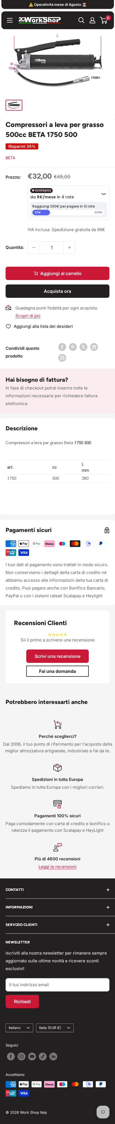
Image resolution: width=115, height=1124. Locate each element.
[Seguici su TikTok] (43, 1056)
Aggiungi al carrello (61, 273)
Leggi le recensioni (57, 866)
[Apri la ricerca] (81, 20)
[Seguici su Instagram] (21, 1056)
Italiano (15, 1028)
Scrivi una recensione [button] (57, 656)
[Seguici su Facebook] (11, 1056)
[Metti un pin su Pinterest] (73, 347)
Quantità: (15, 247)
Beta (10, 157)
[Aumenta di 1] (69, 247)
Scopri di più (27, 315)
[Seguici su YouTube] (32, 1056)
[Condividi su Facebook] (62, 347)
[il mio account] (92, 20)
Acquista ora (57, 291)
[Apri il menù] (10, 20)
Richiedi (22, 1001)
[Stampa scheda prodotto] (62, 358)
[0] (103, 20)
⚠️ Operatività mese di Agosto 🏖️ (58, 4)
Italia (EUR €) (50, 1028)
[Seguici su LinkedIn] (53, 1056)
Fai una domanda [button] (57, 671)
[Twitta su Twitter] (83, 347)
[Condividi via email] (94, 347)
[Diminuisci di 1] (34, 247)
